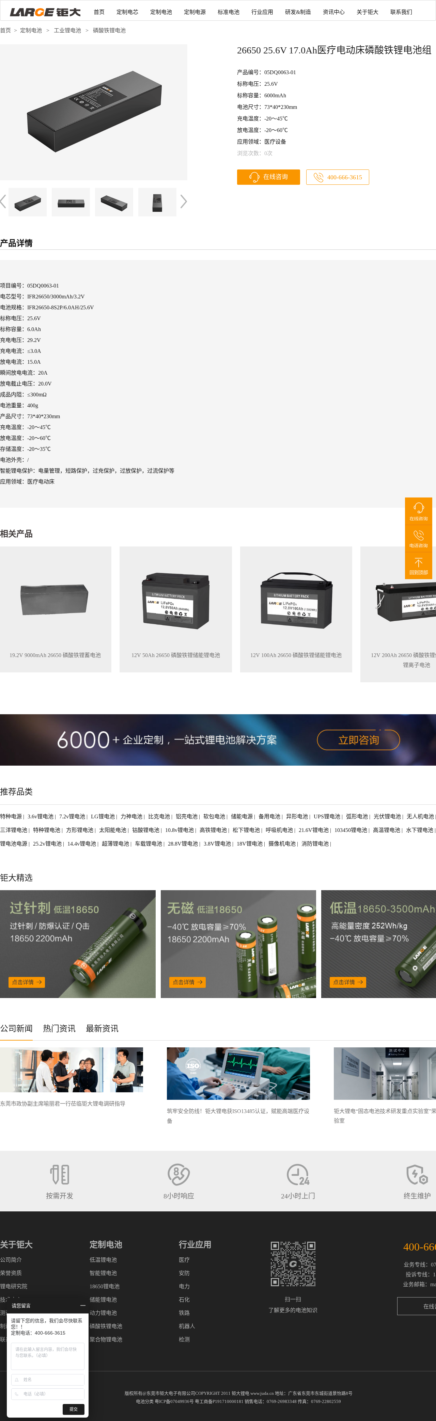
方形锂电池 (80, 830)
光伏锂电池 (388, 816)
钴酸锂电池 (146, 830)
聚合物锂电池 (106, 1339)
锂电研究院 (13, 1286)
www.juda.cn (262, 1393)
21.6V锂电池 (314, 830)
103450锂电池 (351, 830)
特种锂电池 (47, 830)
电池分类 (145, 1401)
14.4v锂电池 (82, 844)
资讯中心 (334, 12)
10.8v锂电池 (180, 830)
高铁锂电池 (214, 830)
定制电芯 (127, 12)
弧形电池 (357, 816)
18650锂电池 (105, 1286)
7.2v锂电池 (73, 816)
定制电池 (161, 12)
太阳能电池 (113, 830)
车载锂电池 (149, 844)
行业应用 (262, 12)
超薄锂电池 (116, 844)
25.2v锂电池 (48, 844)
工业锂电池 (67, 30)
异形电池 (297, 816)
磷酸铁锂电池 (109, 30)
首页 (99, 12)
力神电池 (132, 816)
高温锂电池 (387, 830)
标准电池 (228, 12)
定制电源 (195, 12)
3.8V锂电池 (218, 844)
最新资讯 (102, 1028)
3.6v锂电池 (41, 816)
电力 (184, 1286)
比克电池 (159, 816)
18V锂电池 (250, 844)
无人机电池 (421, 816)
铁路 (184, 1313)
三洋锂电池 (14, 830)
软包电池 (215, 816)
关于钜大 (367, 12)
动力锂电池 (103, 1313)
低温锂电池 (103, 1260)
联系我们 (401, 12)
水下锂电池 (420, 830)
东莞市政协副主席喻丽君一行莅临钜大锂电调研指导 (62, 1104)
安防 (184, 1273)
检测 (184, 1339)
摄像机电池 (282, 844)
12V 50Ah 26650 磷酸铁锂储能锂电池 (175, 655)
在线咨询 (275, 177)
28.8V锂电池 (183, 844)
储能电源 (242, 816)
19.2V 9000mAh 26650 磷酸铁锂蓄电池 (55, 655)
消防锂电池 (315, 844)
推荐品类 (16, 791)
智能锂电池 (103, 1273)
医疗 (184, 1260)
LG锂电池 (103, 816)
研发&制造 (298, 12)
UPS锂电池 (328, 816)
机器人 (187, 1326)
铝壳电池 (187, 816)
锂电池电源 (14, 844)
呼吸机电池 (280, 830)
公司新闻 (16, 1028)
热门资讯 (59, 1028)
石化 (184, 1300)
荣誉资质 (11, 1273)
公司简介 (11, 1260)
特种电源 (11, 816)
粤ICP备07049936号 (174, 1401)
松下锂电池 (247, 830)
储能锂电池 (103, 1300)
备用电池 (270, 816)
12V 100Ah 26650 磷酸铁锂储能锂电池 (296, 655)
